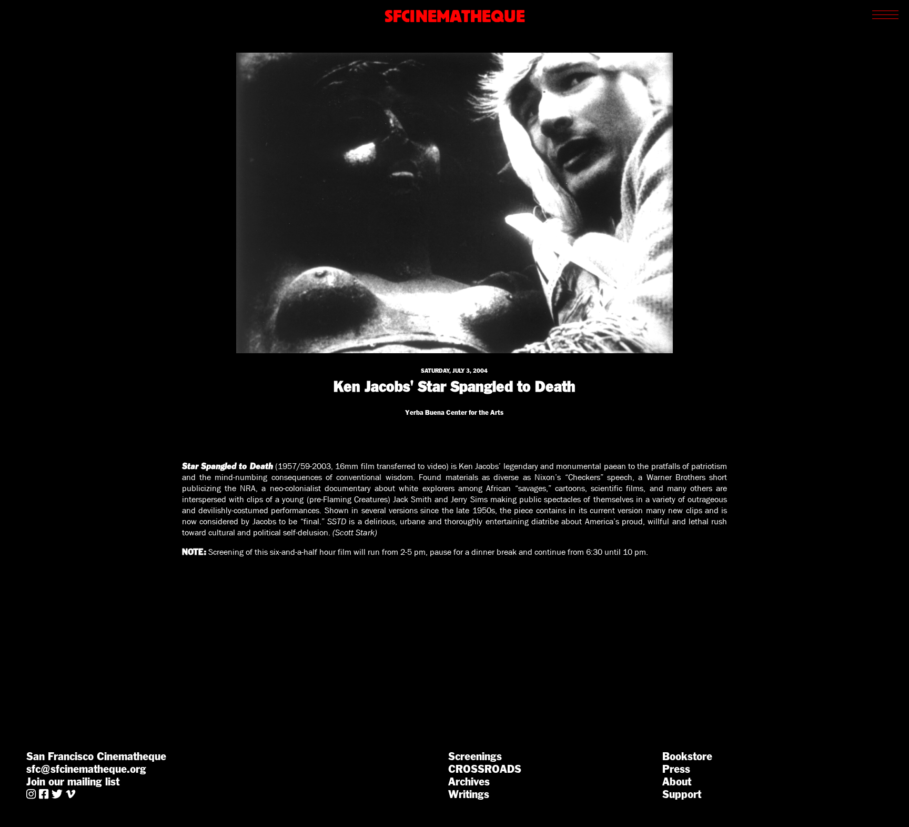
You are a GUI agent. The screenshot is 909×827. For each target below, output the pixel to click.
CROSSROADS (484, 769)
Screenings (475, 756)
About (676, 781)
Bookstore (687, 756)
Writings (468, 794)
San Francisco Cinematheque (96, 756)
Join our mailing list (72, 781)
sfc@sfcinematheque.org (86, 769)
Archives (469, 781)
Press (676, 769)
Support (681, 794)
